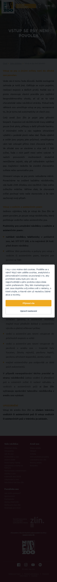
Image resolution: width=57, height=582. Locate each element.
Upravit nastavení (28, 311)
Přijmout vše (28, 303)
